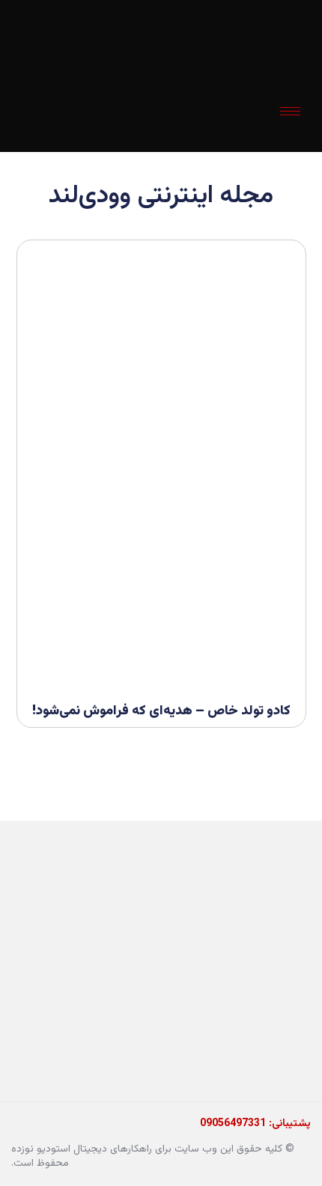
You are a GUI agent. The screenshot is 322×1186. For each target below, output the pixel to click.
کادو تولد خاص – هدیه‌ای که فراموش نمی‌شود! (161, 711)
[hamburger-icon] (290, 111)
